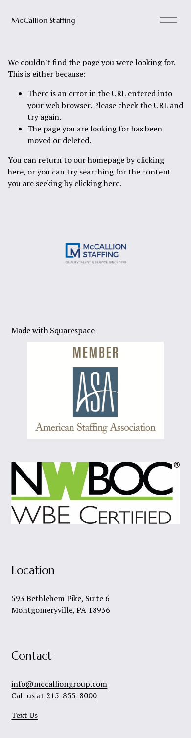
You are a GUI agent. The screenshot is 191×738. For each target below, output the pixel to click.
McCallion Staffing (43, 20)
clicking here (96, 183)
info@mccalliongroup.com (59, 683)
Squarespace (72, 330)
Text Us (24, 715)
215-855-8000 (71, 695)
